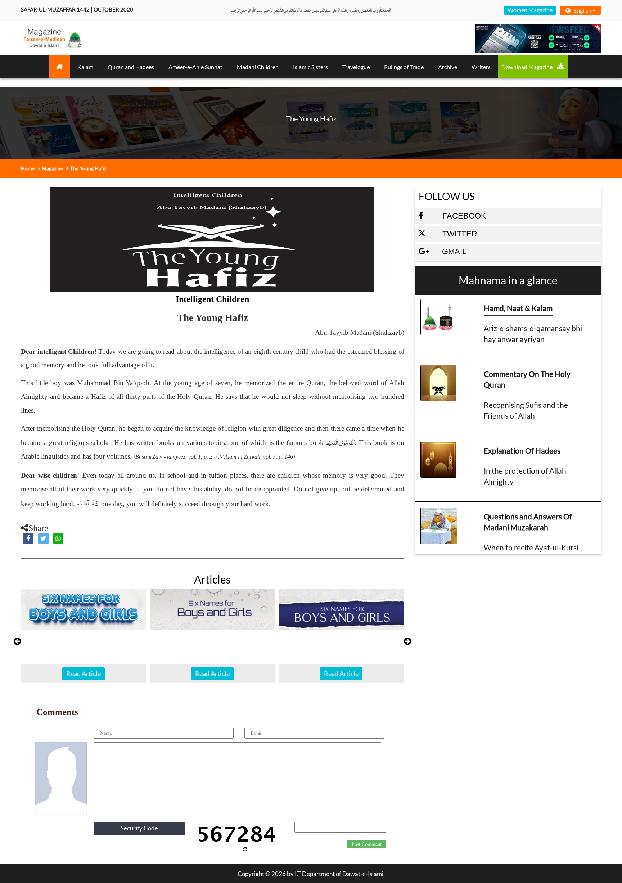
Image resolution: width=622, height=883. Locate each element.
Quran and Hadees (131, 66)
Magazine (52, 168)
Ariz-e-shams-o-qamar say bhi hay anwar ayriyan (533, 333)
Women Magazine (530, 9)
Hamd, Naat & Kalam (518, 307)
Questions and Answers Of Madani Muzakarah (528, 522)
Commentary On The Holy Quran (527, 379)
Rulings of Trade (404, 66)
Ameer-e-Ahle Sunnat (195, 66)
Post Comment (367, 844)
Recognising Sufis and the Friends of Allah (526, 410)
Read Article (83, 673)
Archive (447, 66)
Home (28, 168)
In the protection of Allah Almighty (525, 476)
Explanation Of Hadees (522, 450)
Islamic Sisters (310, 66)
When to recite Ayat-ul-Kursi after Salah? (531, 553)
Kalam (85, 66)
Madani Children (258, 66)
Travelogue (356, 66)
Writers (481, 66)
